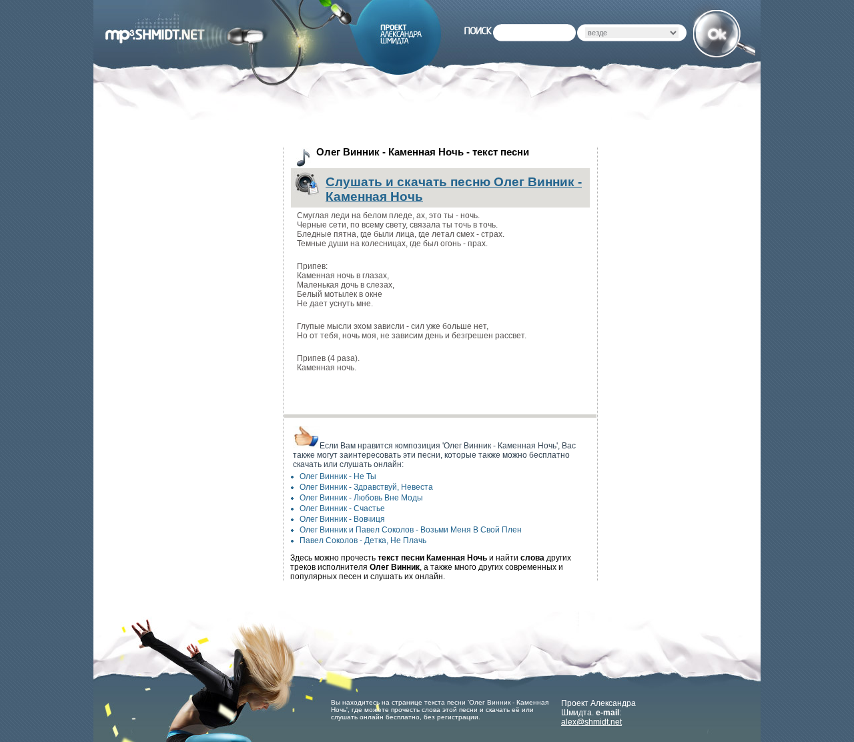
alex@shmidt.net (591, 722)
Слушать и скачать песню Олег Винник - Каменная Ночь (454, 189)
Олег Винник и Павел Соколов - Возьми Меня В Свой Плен (411, 529)
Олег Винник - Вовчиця (342, 519)
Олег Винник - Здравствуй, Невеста (366, 487)
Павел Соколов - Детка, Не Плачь (363, 540)
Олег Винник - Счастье (342, 508)
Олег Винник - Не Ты (338, 476)
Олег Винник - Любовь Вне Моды (361, 497)
